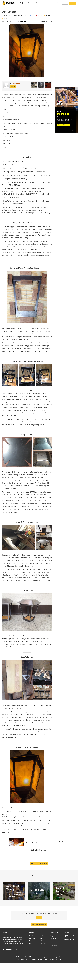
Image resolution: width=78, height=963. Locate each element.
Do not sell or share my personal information (31, 959)
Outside (42, 941)
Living (41, 938)
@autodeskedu (70, 939)
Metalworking (25, 15)
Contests (30, 3)
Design (31, 941)
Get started (53, 938)
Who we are (53, 946)
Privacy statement (46, 957)
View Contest (62, 842)
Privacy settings (57, 957)
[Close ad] (76, 88)
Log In (65, 3)
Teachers (38, 3)
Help (51, 941)
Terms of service (35, 957)
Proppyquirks (7, 15)
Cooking (42, 936)
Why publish (54, 936)
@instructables (70, 936)
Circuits (31, 936)
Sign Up (72, 3)
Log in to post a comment (39, 925)
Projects (22, 3)
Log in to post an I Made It (39, 863)
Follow (13, 86)
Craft (30, 943)
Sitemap (52, 943)
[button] (50, 21)
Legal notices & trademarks (53, 959)
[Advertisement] (66, 110)
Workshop (16, 15)
